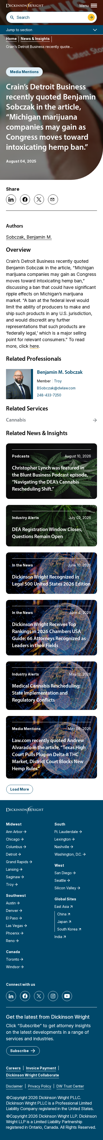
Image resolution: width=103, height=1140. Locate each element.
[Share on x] (39, 199)
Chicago (13, 839)
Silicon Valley (65, 888)
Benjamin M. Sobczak (59, 372)
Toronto (12, 959)
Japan (62, 921)
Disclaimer (14, 1086)
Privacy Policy (39, 1086)
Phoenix (13, 933)
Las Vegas (14, 925)
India (58, 937)
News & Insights (35, 38)
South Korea (67, 929)
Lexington (62, 839)
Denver (12, 910)
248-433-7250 (49, 395)
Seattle (60, 880)
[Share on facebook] (25, 199)
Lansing (12, 869)
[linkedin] (11, 996)
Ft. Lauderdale (66, 832)
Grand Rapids (17, 862)
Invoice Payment (41, 1068)
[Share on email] (53, 199)
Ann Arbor (14, 832)
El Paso (12, 918)
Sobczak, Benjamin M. (29, 237)
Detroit (11, 854)
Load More (19, 789)
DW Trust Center (70, 1086)
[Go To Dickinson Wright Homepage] (25, 6)
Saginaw (13, 877)
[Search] (12, 17)
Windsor (13, 967)
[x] (39, 996)
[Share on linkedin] (11, 199)
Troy (58, 381)
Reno (10, 941)
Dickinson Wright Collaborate (32, 1075)
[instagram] (53, 996)
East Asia (61, 906)
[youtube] (67, 996)
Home (11, 38)
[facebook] (25, 996)
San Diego (63, 873)
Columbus (14, 847)
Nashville (61, 847)
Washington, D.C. (68, 854)
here (34, 346)
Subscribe (19, 1051)
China (61, 914)
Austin (11, 903)
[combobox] (51, 17)
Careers (13, 1068)
